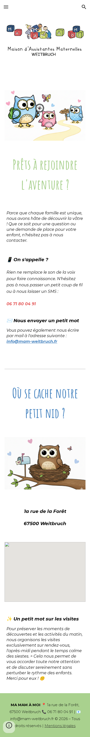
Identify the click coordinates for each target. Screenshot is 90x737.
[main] (45, 174)
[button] (6, 7)
